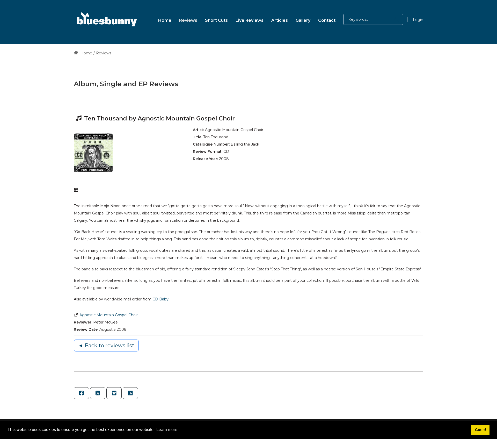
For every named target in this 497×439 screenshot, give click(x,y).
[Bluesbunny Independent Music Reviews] (106, 19)
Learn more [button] (166, 429)
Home (85, 53)
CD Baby (160, 299)
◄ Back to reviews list (106, 345)
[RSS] (130, 393)
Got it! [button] (480, 430)
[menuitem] (164, 19)
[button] (392, 19)
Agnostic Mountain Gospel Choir (108, 315)
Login (418, 19)
